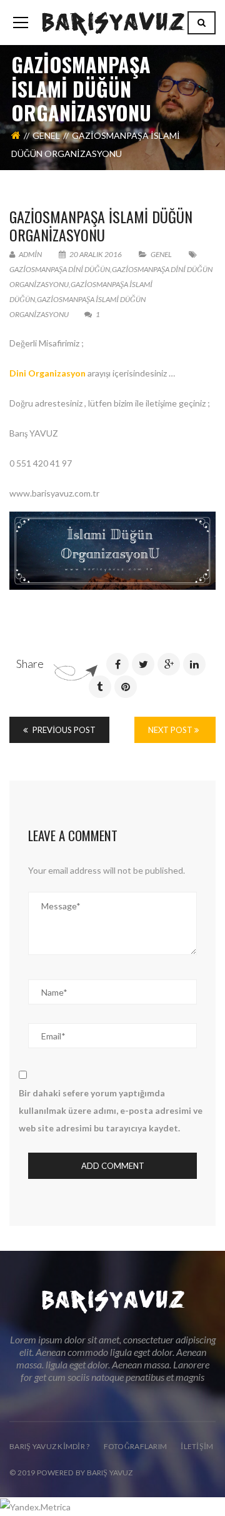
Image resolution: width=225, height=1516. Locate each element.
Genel (46, 135)
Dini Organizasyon (47, 373)
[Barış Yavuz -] (112, 22)
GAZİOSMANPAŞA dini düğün (59, 269)
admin (30, 254)
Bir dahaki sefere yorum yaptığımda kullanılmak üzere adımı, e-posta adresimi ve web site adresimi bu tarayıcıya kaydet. (110, 1110)
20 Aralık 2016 (95, 254)
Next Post (171, 730)
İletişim (197, 1446)
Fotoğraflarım (136, 1446)
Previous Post (63, 730)
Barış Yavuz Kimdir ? (49, 1446)
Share (30, 663)
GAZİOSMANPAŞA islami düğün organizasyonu (100, 225)
